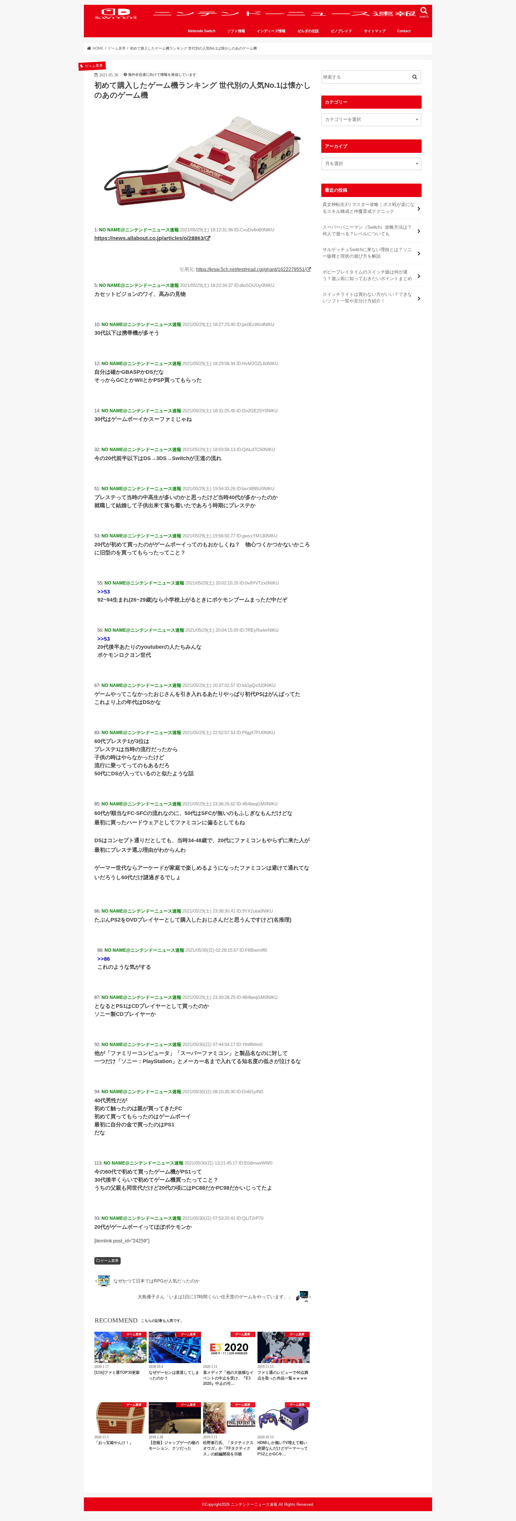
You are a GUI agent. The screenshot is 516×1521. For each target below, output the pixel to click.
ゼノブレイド (341, 31)
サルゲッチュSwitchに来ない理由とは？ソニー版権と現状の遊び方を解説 (367, 253)
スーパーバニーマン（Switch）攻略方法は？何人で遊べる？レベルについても (367, 230)
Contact (404, 31)
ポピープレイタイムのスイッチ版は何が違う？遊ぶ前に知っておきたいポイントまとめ (367, 275)
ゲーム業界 (110, 1261)
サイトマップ (375, 31)
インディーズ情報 (271, 31)
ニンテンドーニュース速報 (254, 1504)
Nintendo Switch (201, 31)
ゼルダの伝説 (308, 31)
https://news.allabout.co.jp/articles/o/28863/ (149, 238)
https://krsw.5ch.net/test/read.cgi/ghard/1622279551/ (251, 269)
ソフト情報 (236, 31)
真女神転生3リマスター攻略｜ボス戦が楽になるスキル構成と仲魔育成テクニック (368, 207)
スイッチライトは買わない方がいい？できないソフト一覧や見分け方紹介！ (367, 297)
